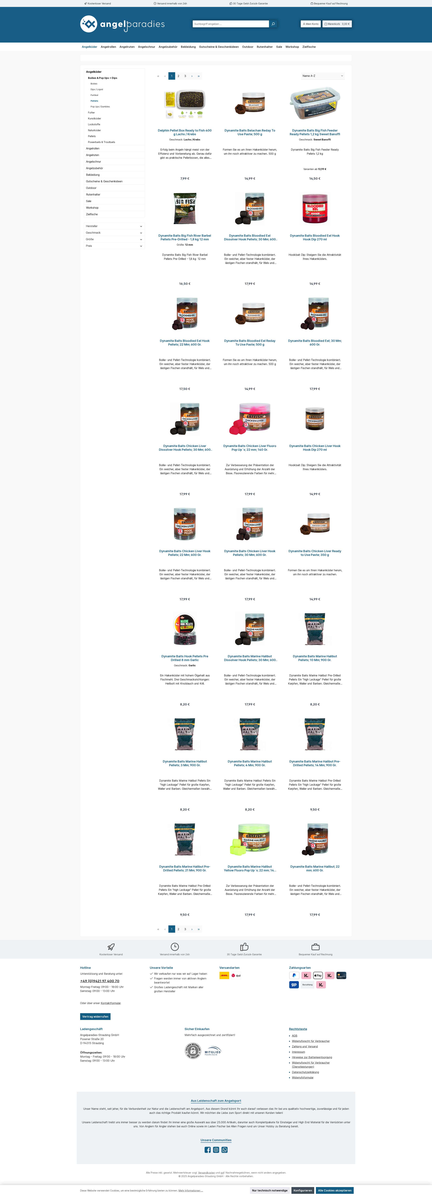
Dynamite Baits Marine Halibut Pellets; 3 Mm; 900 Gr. (185, 763)
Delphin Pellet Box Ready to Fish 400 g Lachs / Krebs (185, 132)
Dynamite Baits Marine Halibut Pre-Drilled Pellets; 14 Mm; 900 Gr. (314, 763)
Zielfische (92, 214)
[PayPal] (294, 975)
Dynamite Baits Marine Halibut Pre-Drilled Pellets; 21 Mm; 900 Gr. (184, 868)
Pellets (94, 101)
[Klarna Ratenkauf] (321, 985)
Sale (88, 201)
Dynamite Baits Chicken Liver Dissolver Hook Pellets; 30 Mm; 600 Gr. (185, 448)
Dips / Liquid (97, 89)
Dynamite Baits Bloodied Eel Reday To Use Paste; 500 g (249, 342)
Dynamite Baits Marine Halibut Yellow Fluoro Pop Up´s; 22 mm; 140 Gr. (250, 868)
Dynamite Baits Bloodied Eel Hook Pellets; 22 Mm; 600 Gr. (185, 342)
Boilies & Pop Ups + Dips (102, 77)
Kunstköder (94, 118)
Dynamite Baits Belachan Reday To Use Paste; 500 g (250, 132)
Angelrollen (92, 148)
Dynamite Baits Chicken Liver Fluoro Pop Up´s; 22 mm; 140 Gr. (249, 447)
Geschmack (93, 232)
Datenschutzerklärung (305, 1072)
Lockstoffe (94, 124)
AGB (294, 1035)
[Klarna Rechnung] (306, 975)
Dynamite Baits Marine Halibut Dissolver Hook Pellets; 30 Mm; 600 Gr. (250, 658)
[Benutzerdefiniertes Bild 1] (224, 975)
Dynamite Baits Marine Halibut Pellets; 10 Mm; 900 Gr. (315, 658)
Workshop (92, 207)
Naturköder (94, 130)
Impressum (298, 1052)
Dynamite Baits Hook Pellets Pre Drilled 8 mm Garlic (184, 658)
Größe (90, 239)
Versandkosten (206, 1172)
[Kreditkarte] (341, 975)
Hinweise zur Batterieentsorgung (312, 1057)
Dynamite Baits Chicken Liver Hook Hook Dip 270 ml (315, 447)
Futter (91, 112)
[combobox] (231, 23)
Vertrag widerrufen (95, 1016)
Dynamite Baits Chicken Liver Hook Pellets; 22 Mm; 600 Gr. (184, 553)
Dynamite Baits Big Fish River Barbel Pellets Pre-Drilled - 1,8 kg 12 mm (184, 237)
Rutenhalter (93, 194)
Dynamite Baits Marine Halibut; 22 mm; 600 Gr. (315, 868)
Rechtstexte (298, 1029)
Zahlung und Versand (305, 1046)
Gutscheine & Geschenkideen (104, 181)
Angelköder (94, 71)
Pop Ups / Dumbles (100, 106)
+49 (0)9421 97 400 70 (99, 981)
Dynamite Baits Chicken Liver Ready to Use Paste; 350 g (315, 553)
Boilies (94, 83)
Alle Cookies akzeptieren (335, 1190)
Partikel (94, 95)
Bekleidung (93, 174)
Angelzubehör (94, 168)
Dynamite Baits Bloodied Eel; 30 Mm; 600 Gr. (315, 342)
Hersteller (92, 226)
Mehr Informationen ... (191, 1190)
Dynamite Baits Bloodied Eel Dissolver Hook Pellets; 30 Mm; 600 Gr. (250, 237)
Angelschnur (93, 161)
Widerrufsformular (303, 1077)
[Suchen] (273, 23)
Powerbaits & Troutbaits (101, 142)
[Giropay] (294, 985)
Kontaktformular (110, 1003)
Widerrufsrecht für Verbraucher (311, 1041)
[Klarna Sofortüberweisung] (330, 975)
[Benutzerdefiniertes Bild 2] (236, 975)
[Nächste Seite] (192, 76)
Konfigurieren (303, 1190)
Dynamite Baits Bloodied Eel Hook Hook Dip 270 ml (315, 237)
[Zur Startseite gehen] (125, 23)
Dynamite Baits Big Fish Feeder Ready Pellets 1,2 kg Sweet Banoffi (315, 132)
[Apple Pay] (318, 975)
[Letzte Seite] (198, 76)
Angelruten (92, 155)
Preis (89, 245)
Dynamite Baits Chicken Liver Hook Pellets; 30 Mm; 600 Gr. (249, 553)
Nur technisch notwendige (270, 1190)
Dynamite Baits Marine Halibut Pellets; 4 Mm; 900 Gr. (250, 763)
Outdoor (91, 188)
